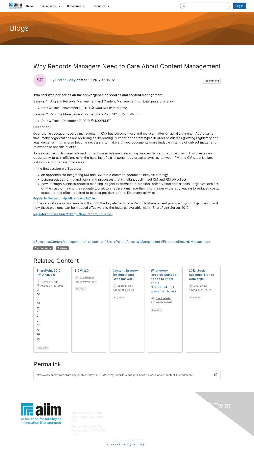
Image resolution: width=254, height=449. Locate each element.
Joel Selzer (200, 285)
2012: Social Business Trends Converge (201, 275)
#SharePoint (114, 242)
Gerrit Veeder (163, 298)
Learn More (136, 420)
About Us (192, 413)
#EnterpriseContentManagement (57, 242)
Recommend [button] (211, 80)
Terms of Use (195, 416)
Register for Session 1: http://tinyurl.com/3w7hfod (64, 198)
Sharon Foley (65, 80)
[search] (184, 6)
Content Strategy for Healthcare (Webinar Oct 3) (125, 275)
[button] (50, 6)
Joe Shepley (87, 277)
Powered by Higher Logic (127, 444)
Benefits (134, 416)
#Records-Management (142, 242)
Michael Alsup (49, 281)
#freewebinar (93, 242)
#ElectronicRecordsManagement (185, 242)
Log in (239, 6)
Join (131, 413)
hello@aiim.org (89, 434)
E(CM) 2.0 (82, 270)
